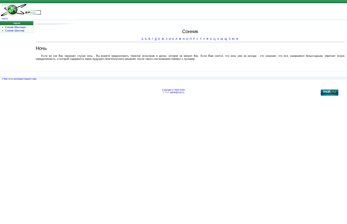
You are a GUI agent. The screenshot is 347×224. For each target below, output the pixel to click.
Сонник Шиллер (14, 30)
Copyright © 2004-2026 (173, 90)
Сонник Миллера (15, 27)
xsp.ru (5, 18)
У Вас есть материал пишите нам (19, 79)
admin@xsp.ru (177, 92)
